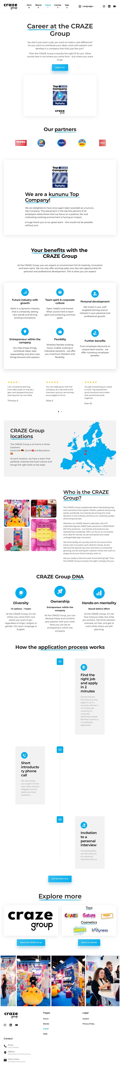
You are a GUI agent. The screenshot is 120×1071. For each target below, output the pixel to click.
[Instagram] (104, 6)
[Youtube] (115, 6)
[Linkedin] (110, 6)
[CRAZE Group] (10, 6)
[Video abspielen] (60, 95)
